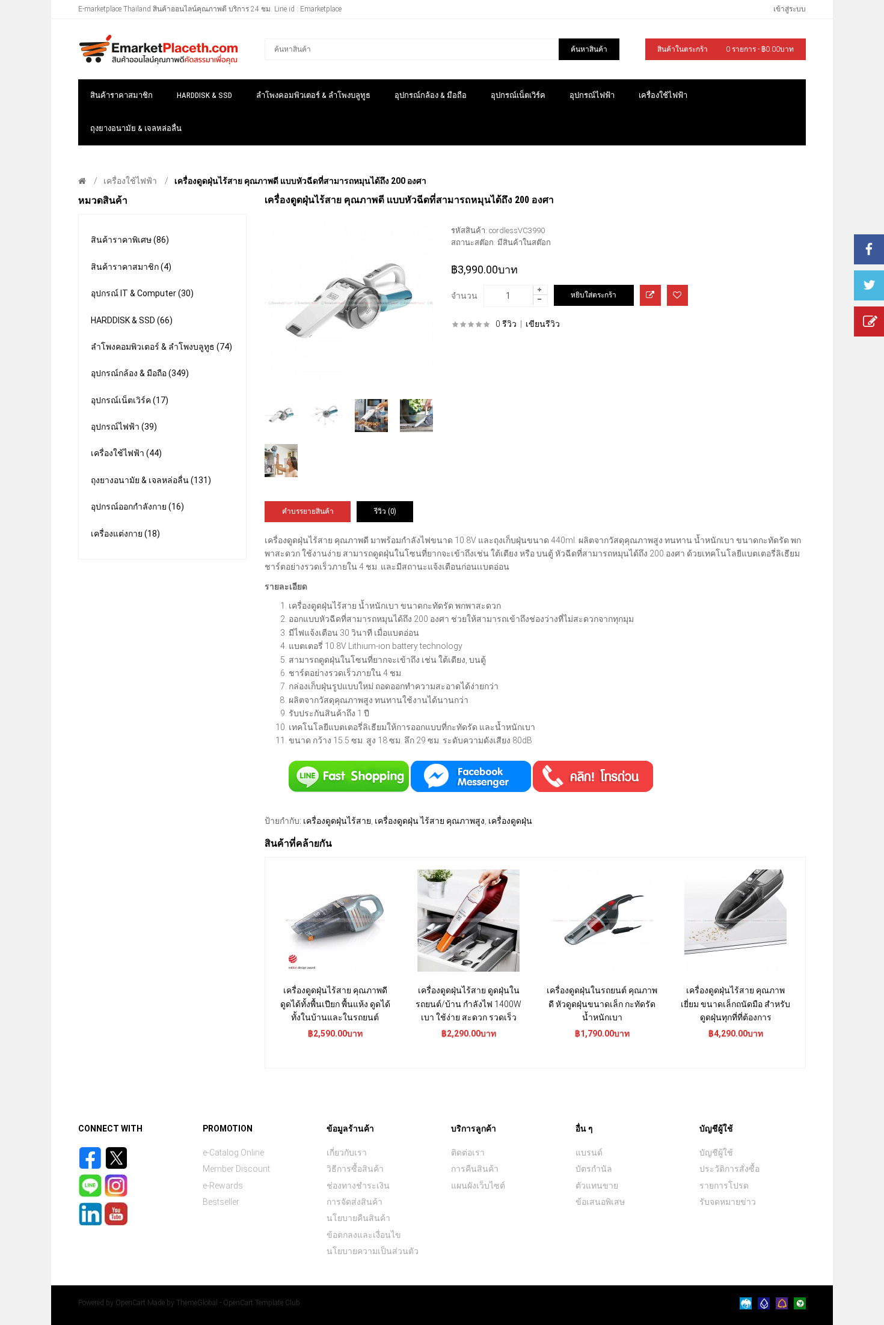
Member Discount (236, 1169)
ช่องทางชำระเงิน (358, 1185)
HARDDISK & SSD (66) (132, 320)
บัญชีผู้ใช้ (716, 1152)
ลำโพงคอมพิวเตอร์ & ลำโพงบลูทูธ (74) (161, 347)
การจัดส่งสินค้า (354, 1202)
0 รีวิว (506, 324)
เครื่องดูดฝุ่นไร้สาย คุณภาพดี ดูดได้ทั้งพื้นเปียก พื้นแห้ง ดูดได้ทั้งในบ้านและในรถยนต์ (335, 1003)
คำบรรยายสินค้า (308, 511)
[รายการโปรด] (677, 295)
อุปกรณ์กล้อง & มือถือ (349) (140, 373)
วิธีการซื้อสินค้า (355, 1169)
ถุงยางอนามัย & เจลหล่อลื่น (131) (151, 480)
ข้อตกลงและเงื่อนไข (364, 1235)
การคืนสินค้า (475, 1169)
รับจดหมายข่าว (727, 1202)
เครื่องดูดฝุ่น (510, 821)
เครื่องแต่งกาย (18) (125, 533)
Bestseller (221, 1202)
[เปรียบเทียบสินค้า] (650, 295)
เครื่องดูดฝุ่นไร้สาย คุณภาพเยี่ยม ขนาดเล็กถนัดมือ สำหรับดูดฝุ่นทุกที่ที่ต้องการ (735, 1003)
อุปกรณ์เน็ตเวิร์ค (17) (129, 400)
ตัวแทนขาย (597, 1185)
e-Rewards (223, 1185)
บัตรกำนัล (594, 1169)
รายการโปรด (724, 1185)
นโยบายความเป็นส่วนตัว (373, 1251)
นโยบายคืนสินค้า (358, 1218)
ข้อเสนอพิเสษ (600, 1202)
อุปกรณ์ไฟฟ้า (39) (124, 426)
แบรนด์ (589, 1152)
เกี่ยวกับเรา (347, 1152)
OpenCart (130, 1303)
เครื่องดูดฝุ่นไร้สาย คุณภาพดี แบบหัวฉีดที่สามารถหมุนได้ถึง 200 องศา (300, 181)
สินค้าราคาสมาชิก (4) (131, 267)
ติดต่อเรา (468, 1152)
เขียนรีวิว (543, 324)
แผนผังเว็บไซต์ (478, 1185)
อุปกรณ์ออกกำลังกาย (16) (137, 506)
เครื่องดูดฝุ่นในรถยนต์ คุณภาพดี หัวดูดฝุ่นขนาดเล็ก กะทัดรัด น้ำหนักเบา (602, 1003)
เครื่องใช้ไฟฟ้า (130, 181)
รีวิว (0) (385, 511)
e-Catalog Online (233, 1152)
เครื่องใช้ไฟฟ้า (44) (126, 453)
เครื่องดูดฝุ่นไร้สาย (337, 821)
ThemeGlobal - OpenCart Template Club (238, 1303)
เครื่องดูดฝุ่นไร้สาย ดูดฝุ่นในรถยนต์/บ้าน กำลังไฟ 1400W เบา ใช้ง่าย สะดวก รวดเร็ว (468, 1003)
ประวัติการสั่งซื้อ (729, 1169)
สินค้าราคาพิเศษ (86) (130, 240)
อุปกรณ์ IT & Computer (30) (142, 293)
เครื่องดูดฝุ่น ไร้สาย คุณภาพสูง (430, 821)
